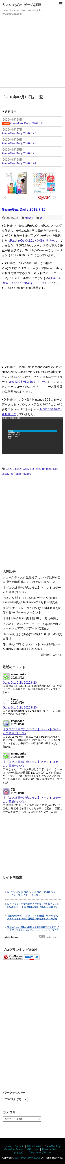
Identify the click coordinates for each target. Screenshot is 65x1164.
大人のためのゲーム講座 (22, 5)
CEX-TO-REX (32, 468)
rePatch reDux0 (21, 473)
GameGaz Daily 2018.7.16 (24, 209)
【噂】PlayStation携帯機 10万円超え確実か (31, 618)
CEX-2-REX (13, 468)
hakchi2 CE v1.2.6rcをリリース (28, 381)
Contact (19, 1146)
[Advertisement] (32, 52)
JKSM (6, 473)
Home (8, 1146)
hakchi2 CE (49, 468)
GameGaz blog (52, 1146)
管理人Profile (34, 1146)
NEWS (29, 217)
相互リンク (32, 1149)
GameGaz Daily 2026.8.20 (20, 682)
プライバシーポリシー (39, 1152)
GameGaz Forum (13, 1149)
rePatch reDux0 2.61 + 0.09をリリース (32, 240)
